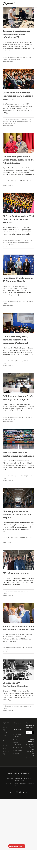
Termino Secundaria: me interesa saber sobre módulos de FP (16, 34)
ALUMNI (16, 753)
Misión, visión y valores (6, 737)
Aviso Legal (9, 783)
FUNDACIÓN (18, 747)
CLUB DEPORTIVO (17, 743)
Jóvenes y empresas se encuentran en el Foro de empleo (17, 514)
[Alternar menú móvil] (33, 4)
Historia (5, 733)
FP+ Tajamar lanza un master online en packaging (18, 454)
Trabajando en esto (7, 742)
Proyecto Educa (19, 780)
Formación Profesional (9, 123)
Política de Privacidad (20, 783)
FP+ (15, 739)
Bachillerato (27, 121)
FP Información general (16, 573)
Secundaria (17, 59)
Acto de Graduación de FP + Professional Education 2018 (18, 628)
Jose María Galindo (10, 57)
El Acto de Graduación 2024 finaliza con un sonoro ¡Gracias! (18, 219)
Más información (7, 61)
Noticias (11, 59)
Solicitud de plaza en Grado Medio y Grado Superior (18, 398)
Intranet (5, 757)
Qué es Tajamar (5, 729)
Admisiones (29, 417)
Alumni (29, 181)
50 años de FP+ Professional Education (15, 684)
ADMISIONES (18, 750)
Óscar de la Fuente (10, 647)
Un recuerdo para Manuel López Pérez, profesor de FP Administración (18, 159)
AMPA (4, 749)
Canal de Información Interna (20, 786)
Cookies (30, 783)
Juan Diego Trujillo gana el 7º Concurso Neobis (18, 280)
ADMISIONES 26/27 (16, 846)
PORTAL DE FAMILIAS (17, 735)
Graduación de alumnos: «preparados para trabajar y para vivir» (18, 95)
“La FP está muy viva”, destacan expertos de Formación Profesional (15, 339)
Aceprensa (10, 778)
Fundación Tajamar (6, 753)
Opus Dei (5, 746)
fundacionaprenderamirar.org (23, 778)
